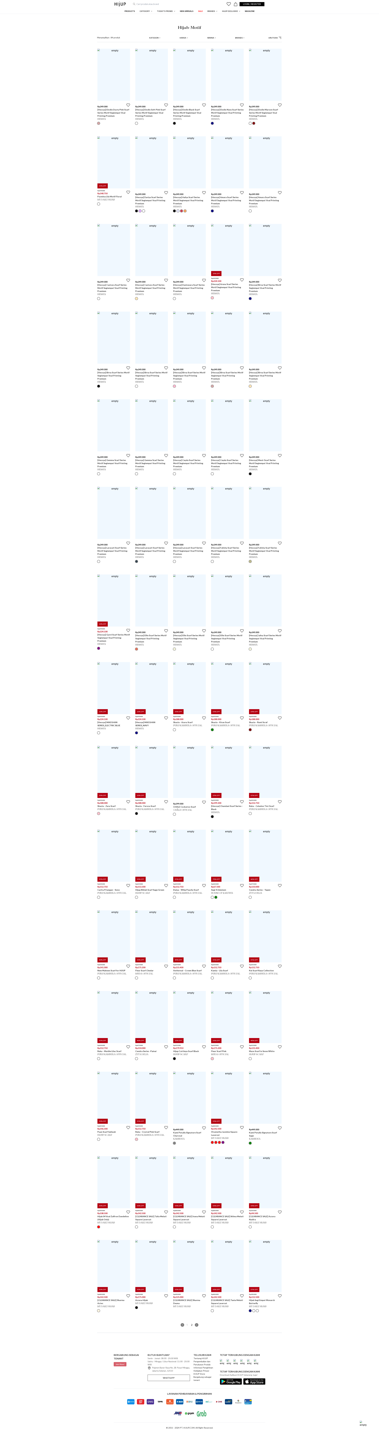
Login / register (252, 4)
